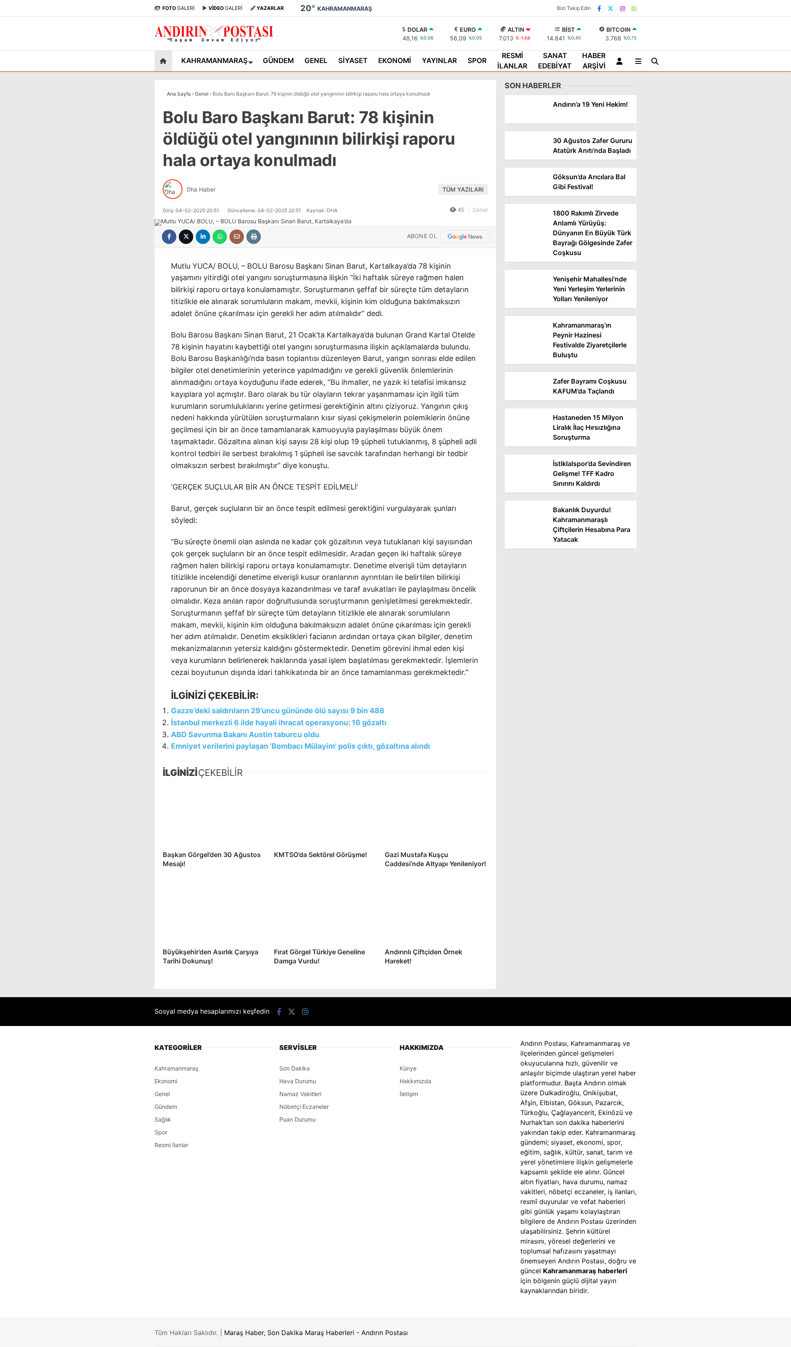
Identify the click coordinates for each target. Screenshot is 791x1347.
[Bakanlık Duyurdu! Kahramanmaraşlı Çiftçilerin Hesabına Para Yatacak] (526, 526)
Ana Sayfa (718, 45)
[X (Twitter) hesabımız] (739, 500)
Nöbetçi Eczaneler (729, 353)
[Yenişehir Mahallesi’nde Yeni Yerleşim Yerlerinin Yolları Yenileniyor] (526, 295)
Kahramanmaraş (719, 171)
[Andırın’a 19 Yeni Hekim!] (526, 120)
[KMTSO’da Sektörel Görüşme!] (325, 814)
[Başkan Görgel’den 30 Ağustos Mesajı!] (214, 814)
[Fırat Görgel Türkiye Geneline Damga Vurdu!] (325, 912)
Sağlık (162, 1119)
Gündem (708, 188)
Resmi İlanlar (715, 286)
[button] (164, 61)
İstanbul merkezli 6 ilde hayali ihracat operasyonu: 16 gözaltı (278, 722)
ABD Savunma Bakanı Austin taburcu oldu (245, 734)
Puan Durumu (722, 387)
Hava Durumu (720, 370)
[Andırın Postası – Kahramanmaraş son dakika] (214, 41)
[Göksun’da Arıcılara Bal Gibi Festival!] (526, 193)
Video (710, 80)
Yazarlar (714, 97)
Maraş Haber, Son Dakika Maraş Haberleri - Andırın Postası (316, 1332)
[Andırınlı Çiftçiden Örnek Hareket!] (436, 912)
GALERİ (178, 8)
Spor (703, 270)
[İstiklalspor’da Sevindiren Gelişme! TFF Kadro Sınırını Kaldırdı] (526, 480)
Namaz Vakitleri (300, 1093)
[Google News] (465, 236)
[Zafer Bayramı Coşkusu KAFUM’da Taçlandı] (526, 397)
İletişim (409, 1093)
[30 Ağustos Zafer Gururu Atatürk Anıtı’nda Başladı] (526, 157)
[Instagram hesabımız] (622, 8)
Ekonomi (708, 237)
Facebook (741, 477)
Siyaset (707, 221)
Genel (705, 204)
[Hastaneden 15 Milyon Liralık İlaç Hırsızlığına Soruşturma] (526, 434)
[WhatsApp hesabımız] (634, 8)
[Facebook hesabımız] (599, 8)
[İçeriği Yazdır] (253, 237)
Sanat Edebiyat (718, 303)
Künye (408, 1068)
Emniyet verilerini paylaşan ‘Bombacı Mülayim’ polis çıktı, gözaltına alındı (300, 746)
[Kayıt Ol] (620, 61)
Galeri (712, 63)
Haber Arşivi (714, 319)
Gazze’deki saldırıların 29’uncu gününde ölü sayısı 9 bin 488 (277, 710)
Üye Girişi (715, 132)
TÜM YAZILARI (463, 189)
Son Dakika (294, 1068)
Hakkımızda (415, 1081)
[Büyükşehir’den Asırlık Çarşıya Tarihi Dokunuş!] (214, 912)
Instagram (742, 523)
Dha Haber (201, 189)
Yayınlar (707, 254)
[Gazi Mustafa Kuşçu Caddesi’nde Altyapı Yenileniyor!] (436, 814)
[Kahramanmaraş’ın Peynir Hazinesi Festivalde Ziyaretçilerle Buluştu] (526, 341)
